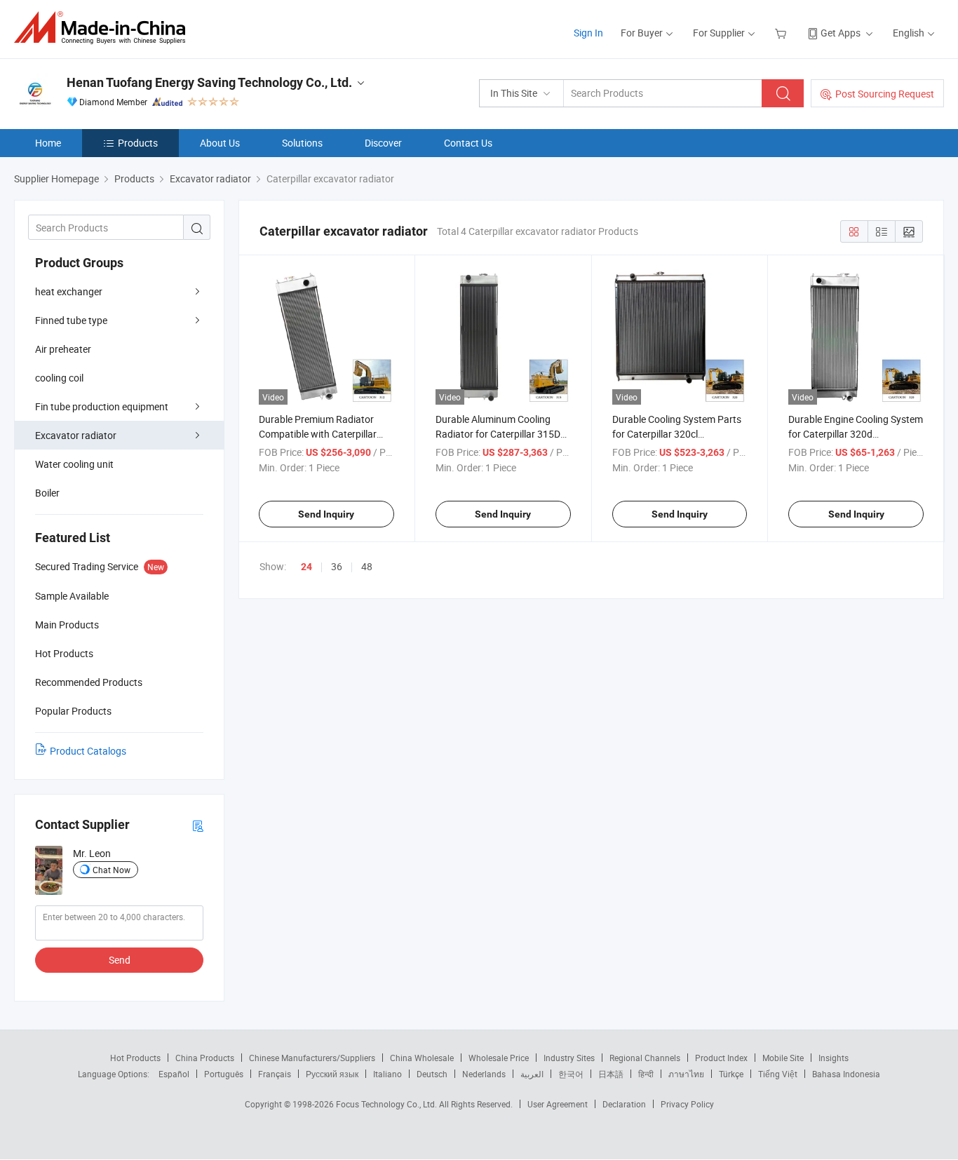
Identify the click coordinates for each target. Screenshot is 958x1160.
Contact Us (468, 142)
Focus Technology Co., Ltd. (387, 1104)
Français (274, 1073)
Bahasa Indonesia (846, 1073)
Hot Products (135, 1057)
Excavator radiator (75, 435)
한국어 (570, 1073)
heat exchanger (68, 291)
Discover (383, 142)
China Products (204, 1057)
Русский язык (332, 1073)
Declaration (624, 1104)
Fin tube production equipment (101, 406)
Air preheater (63, 349)
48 (366, 566)
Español (173, 1073)
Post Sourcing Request (884, 93)
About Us (220, 142)
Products (138, 142)
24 (306, 566)
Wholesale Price (498, 1057)
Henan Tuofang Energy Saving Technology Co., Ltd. (209, 82)
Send (119, 959)
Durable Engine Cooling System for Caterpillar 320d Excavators (855, 433)
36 (336, 566)
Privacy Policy (687, 1104)
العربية (532, 1073)
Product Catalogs (88, 750)
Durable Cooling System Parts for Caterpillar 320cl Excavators (676, 433)
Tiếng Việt (777, 1073)
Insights (833, 1057)
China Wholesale (422, 1057)
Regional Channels (644, 1057)
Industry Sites (569, 1057)
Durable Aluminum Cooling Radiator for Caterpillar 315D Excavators (498, 433)
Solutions (302, 142)
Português (223, 1073)
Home (48, 142)
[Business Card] (197, 825)
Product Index (721, 1057)
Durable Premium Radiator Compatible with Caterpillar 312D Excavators (318, 433)
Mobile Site (783, 1057)
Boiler (47, 492)
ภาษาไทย (686, 1073)
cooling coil (59, 377)
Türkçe (731, 1073)
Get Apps (840, 32)
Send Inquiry (326, 514)
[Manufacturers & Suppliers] (104, 27)
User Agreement (557, 1104)
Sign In (588, 32)
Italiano (387, 1073)
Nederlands (484, 1073)
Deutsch (432, 1073)
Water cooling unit (74, 464)
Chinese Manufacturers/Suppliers (312, 1057)
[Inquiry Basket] (782, 32)
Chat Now (111, 869)
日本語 (610, 1073)
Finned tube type (71, 320)
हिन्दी (646, 1073)
